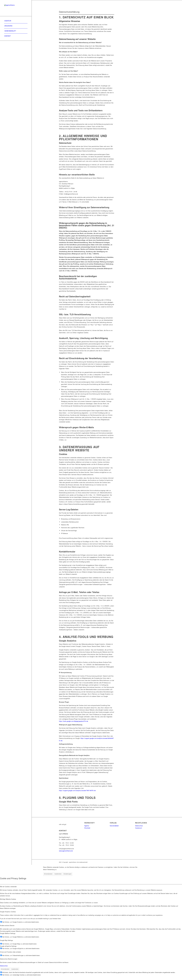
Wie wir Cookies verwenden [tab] (8, 887)
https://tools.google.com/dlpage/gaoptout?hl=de (73, 721)
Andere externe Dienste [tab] (7, 925)
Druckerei (87, 828)
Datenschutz (139, 826)
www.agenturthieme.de (66, 851)
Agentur (86, 826)
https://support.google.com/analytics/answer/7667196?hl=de (77, 790)
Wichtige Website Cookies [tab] (8, 899)
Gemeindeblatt (114, 826)
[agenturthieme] (15, 8)
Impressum (138, 828)
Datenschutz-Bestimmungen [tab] (8, 959)
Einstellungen (68, 874)
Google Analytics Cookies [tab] (8, 912)
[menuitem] (15, 20)
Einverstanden (48, 874)
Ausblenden (58, 874)
